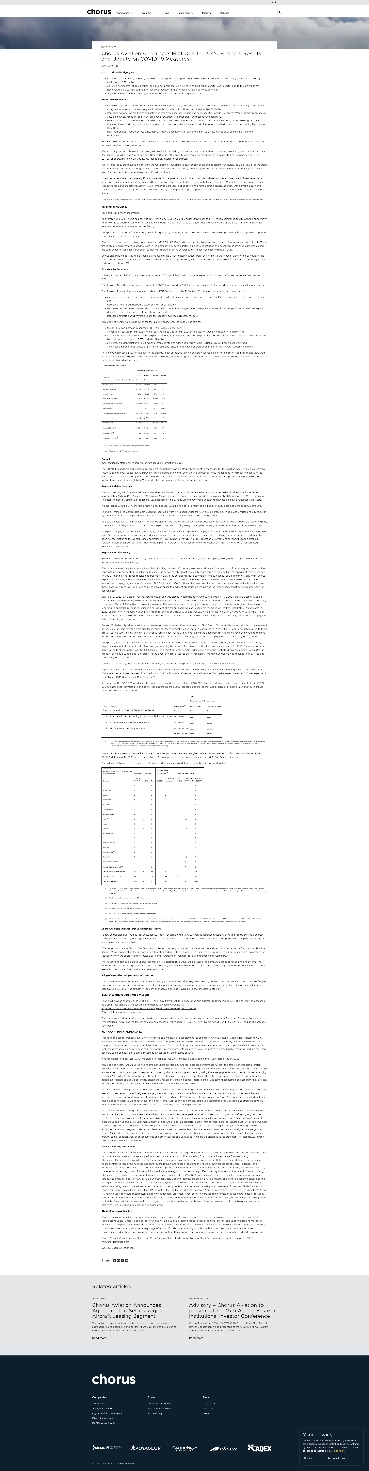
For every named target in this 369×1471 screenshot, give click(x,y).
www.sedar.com (230, 757)
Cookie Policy (337, 1451)
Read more (99, 1338)
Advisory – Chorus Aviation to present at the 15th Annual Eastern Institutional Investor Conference (232, 1311)
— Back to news (107, 47)
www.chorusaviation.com (191, 757)
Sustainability (185, 13)
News (166, 13)
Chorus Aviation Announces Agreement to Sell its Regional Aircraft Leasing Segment (130, 1311)
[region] (331, 1447)
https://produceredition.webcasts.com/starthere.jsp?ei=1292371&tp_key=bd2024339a (148, 1008)
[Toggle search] (279, 12)
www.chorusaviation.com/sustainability (208, 935)
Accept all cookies (337, 1458)
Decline (308, 1458)
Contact (224, 13)
